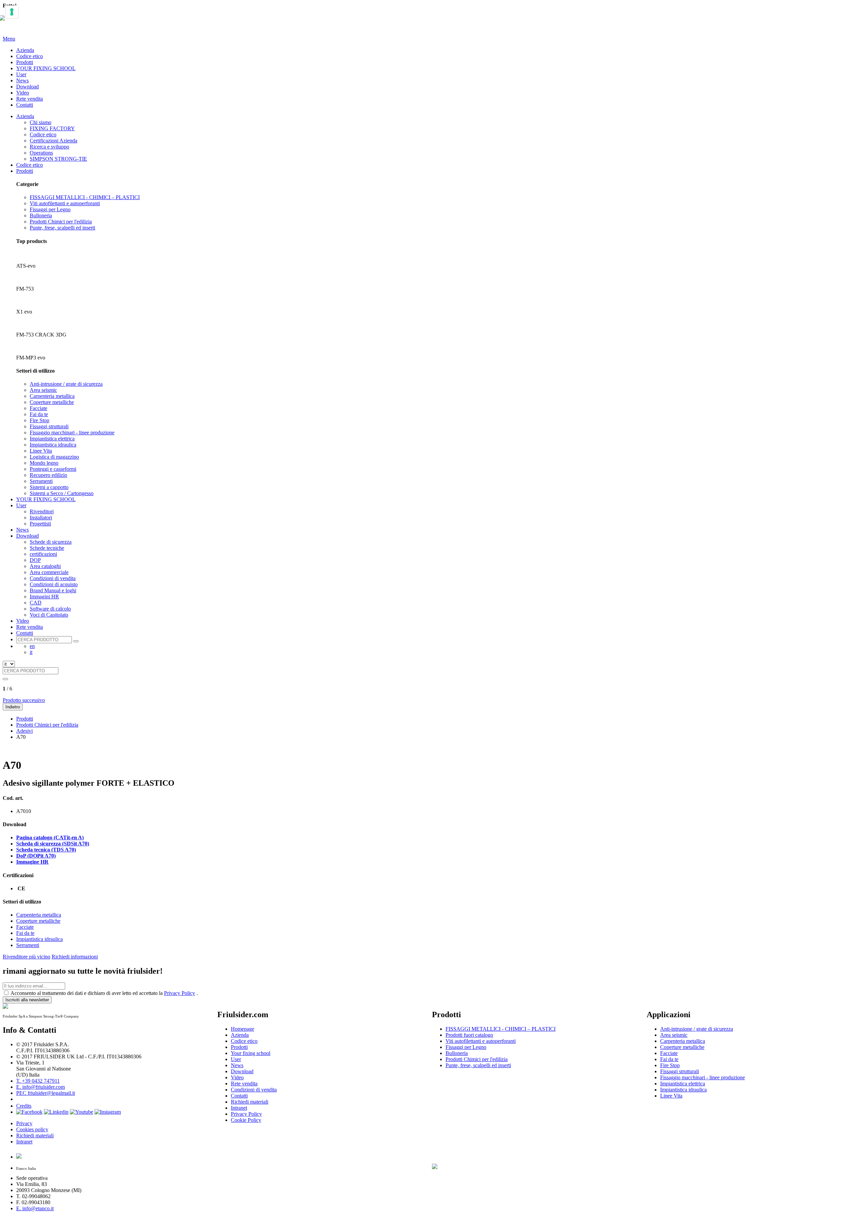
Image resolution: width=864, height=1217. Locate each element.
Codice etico (29, 56)
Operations (41, 153)
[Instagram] (107, 1112)
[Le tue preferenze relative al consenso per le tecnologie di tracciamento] (11, 11)
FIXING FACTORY (52, 128)
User (21, 74)
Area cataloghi (45, 566)
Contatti (24, 105)
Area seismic (43, 390)
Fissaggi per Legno (50, 209)
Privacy (24, 1123)
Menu (9, 39)
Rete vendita (29, 99)
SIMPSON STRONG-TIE (58, 159)
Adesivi (24, 731)
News (22, 80)
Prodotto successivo (24, 700)
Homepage (242, 1029)
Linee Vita (41, 451)
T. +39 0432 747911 (38, 1081)
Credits (23, 1106)
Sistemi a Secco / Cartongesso (61, 493)
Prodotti (24, 62)
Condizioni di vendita (53, 578)
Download (27, 86)
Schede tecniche (47, 548)
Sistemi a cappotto (49, 487)
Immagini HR (44, 596)
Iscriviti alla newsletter (27, 999)
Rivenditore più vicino (26, 956)
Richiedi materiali (35, 1135)
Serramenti (41, 481)
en (32, 646)
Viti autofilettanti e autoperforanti (65, 203)
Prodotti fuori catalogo (469, 1035)
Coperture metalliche (52, 402)
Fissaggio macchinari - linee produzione (72, 432)
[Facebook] (29, 1112)
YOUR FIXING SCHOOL (46, 68)
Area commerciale (49, 572)
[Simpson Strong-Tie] (518, 1165)
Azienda (25, 50)
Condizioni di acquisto (54, 584)
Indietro (12, 706)
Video (22, 93)
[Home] (5, 22)
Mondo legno (44, 463)
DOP (35, 560)
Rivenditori (42, 511)
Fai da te (39, 414)
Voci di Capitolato (49, 615)
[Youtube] (81, 1112)
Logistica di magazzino (54, 457)
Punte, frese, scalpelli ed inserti (62, 228)
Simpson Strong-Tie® (469, 1115)
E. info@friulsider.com (40, 1087)
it (31, 652)
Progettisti (40, 523)
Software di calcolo (50, 609)
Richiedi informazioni (75, 956)
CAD (36, 602)
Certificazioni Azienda (53, 140)
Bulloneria (41, 215)
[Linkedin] (56, 1112)
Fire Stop (39, 420)
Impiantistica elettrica (52, 438)
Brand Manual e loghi (53, 590)
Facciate (38, 408)
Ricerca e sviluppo (49, 147)
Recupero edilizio (48, 475)
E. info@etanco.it (35, 1208)
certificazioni (43, 554)
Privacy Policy (179, 993)
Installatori (41, 517)
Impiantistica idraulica (53, 445)
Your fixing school (250, 1053)
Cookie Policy (246, 1120)
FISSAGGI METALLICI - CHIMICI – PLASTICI (85, 197)
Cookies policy (32, 1129)
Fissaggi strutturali (49, 426)
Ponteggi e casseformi (53, 469)
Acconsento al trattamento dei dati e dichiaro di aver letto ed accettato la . (104, 993)
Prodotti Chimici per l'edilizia (61, 221)
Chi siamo (40, 122)
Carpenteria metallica (52, 396)
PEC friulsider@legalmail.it (45, 1093)
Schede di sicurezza (51, 542)
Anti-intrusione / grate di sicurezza (66, 384)
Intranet (24, 1141)
